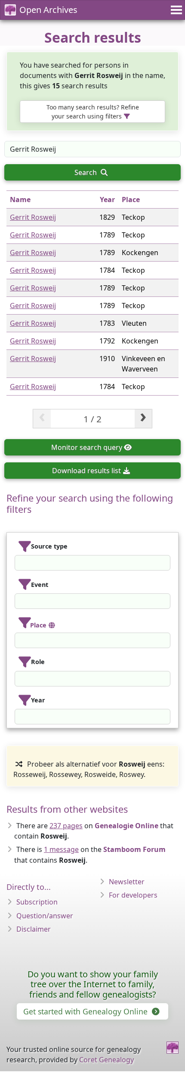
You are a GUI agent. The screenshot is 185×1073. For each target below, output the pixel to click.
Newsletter (127, 881)
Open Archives (48, 10)
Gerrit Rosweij (33, 217)
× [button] (164, 563)
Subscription (37, 902)
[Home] (172, 1048)
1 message (61, 849)
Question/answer (44, 915)
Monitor (86, 447)
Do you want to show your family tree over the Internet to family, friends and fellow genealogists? (93, 984)
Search (86, 172)
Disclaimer (33, 929)
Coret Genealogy (106, 1059)
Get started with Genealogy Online (86, 1011)
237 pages (66, 825)
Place (131, 199)
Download (86, 470)
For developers (133, 895)
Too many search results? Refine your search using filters (92, 111)
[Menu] (175, 9)
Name (20, 199)
